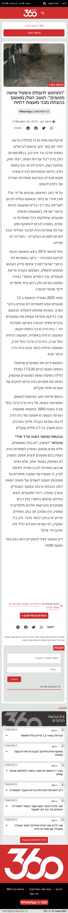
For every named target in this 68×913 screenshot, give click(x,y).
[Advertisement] (34, 575)
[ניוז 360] (30, 13)
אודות (59, 889)
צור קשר (33, 894)
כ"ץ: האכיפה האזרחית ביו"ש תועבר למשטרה (36, 790)
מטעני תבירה (52, 607)
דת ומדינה (35, 604)
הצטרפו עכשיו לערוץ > (34, 615)
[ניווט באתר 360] (42, 13)
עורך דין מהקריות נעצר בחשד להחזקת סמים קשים (36, 772)
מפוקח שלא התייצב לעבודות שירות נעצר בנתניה (38, 753)
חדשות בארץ (31, 26)
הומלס (25, 604)
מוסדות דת (15, 604)
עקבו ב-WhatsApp (34, 902)
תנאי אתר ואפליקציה (40, 889)
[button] (52, 128)
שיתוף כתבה (34, 33)
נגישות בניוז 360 (15, 889)
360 (41, 26)
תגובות (17, 128)
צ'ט (64, 3)
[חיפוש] (44, 3)
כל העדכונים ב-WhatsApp (34, 111)
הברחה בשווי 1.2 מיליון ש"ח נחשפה (42, 735)
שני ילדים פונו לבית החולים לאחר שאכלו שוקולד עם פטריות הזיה (39, 827)
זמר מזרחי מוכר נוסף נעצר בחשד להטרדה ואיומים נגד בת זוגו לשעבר (37, 807)
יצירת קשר (53, 3)
